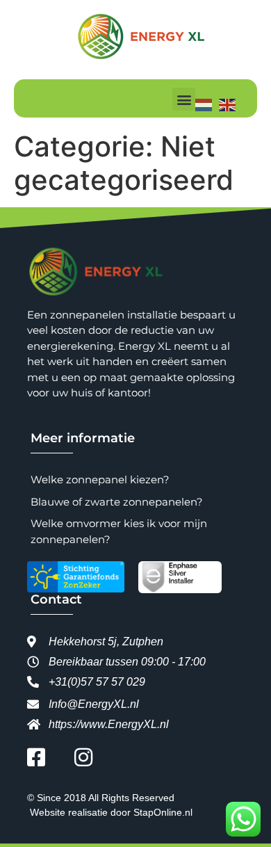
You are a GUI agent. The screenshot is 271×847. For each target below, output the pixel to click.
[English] (231, 104)
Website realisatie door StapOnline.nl (111, 812)
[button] (183, 99)
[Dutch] (207, 104)
